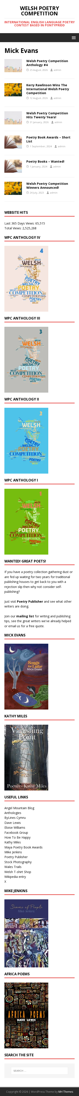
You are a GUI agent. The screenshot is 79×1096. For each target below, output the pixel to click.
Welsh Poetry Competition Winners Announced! (47, 185)
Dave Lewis (12, 823)
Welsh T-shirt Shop (17, 872)
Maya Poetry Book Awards (23, 847)
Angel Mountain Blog (19, 808)
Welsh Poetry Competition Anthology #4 (47, 63)
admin (57, 70)
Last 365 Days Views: (19, 223)
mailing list (25, 616)
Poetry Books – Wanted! (45, 161)
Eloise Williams (14, 827)
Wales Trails (13, 867)
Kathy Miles (12, 842)
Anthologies (12, 813)
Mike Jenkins (13, 852)
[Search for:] (39, 1070)
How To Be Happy (17, 837)
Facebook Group (16, 832)
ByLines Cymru (15, 818)
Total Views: (13, 228)
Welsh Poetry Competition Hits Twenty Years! (47, 115)
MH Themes (65, 1092)
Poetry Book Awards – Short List (48, 139)
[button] (73, 37)
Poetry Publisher (30, 601)
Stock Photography (18, 862)
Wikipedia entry (15, 877)
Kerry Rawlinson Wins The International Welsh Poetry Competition (47, 89)
